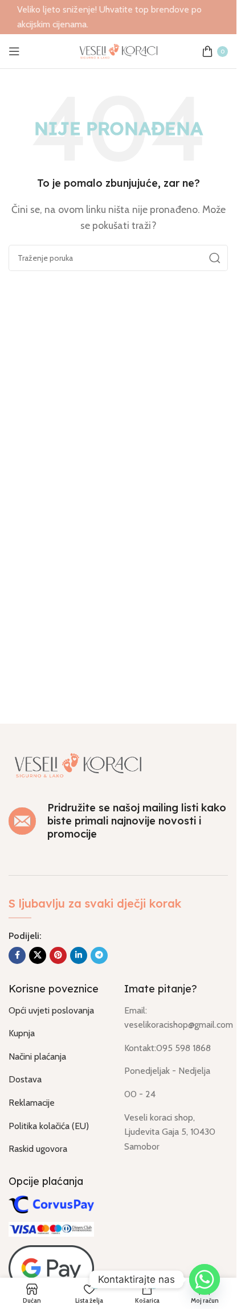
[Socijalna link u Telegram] (99, 955)
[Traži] (215, 258)
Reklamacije (32, 1102)
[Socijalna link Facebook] (17, 955)
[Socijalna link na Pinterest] (58, 955)
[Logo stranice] (118, 50)
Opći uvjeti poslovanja (51, 1010)
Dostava (25, 1079)
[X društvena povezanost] (37, 955)
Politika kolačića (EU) (49, 1126)
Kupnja (22, 1033)
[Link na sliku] (78, 763)
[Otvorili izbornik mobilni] (14, 51)
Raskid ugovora (38, 1148)
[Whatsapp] (204, 1279)
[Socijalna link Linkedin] (78, 955)
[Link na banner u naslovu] (118, 17)
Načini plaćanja (37, 1056)
